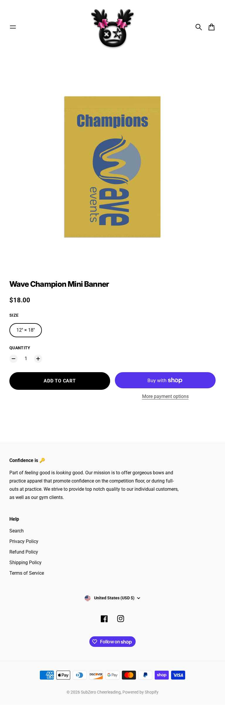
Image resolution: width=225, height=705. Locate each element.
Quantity (19, 347)
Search (16, 531)
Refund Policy (23, 552)
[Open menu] (12, 27)
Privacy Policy (23, 541)
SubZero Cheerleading (101, 692)
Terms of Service (26, 573)
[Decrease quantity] (13, 359)
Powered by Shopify (140, 692)
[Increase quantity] (38, 359)
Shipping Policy (25, 562)
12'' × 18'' (25, 330)
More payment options (165, 396)
